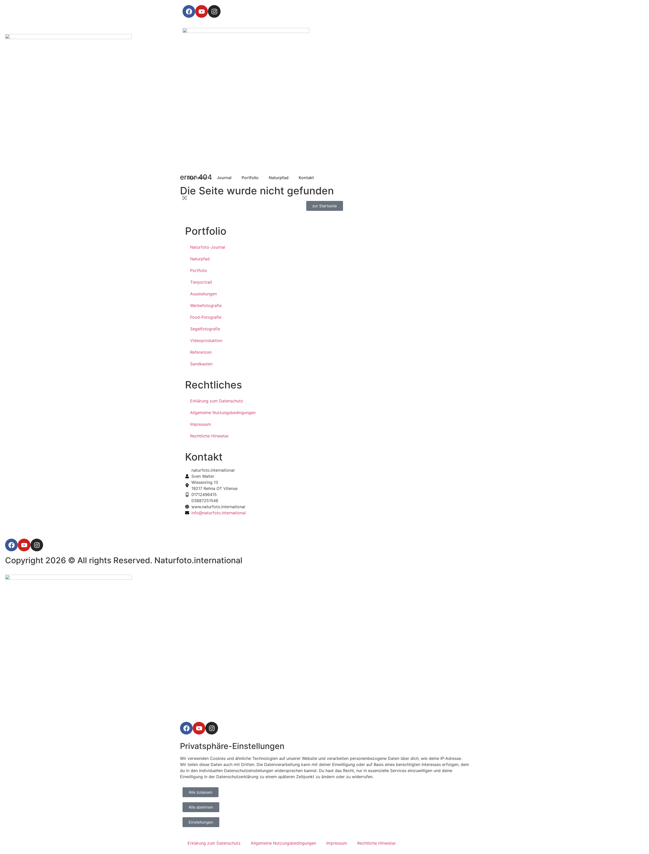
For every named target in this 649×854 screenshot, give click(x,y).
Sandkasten (201, 363)
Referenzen (201, 352)
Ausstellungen (203, 293)
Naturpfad (200, 258)
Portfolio (198, 270)
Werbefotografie (206, 305)
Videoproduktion (206, 340)
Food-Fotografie (205, 317)
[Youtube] (201, 11)
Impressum (200, 424)
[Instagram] (214, 11)
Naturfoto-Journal (207, 247)
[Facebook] (189, 11)
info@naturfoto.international (218, 512)
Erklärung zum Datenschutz (216, 400)
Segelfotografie (205, 328)
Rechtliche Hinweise (209, 435)
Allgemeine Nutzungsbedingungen (223, 412)
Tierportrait (201, 282)
